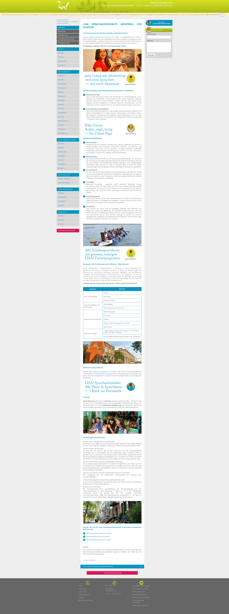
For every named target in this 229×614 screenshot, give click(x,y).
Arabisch (61, 92)
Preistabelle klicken (101, 403)
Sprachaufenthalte (62, 20)
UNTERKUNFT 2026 (63, 43)
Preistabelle (120, 376)
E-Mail (133, 552)
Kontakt (81, 597)
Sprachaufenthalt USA (139, 594)
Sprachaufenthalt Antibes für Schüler (98, 533)
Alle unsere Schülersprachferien (97, 159)
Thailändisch (62, 113)
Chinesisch (61, 96)
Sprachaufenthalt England (141, 586)
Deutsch (61, 117)
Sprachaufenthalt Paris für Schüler (97, 536)
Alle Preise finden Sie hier (117, 46)
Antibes (131, 457)
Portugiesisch (63, 121)
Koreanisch (62, 129)
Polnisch (61, 104)
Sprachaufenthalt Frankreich (138, 601)
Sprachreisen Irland (139, 592)
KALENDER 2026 (63, 35)
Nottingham (109, 457)
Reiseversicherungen (86, 600)
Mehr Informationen (212, 15)
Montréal (61, 27)
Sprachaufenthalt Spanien (141, 597)
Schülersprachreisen (63, 22)
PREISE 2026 (61, 31)
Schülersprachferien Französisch (100, 37)
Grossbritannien (64, 183)
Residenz (110, 174)
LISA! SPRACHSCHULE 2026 (66, 39)
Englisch (61, 53)
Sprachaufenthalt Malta (140, 589)
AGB (80, 586)
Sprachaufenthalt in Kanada (100, 376)
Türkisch (61, 125)
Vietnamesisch (63, 133)
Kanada (59, 23)
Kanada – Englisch (64, 178)
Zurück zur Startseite (89, 560)
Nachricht (150, 41)
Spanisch (61, 57)
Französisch (74, 22)
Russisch (61, 108)
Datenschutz (83, 589)
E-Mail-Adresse (151, 34)
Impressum (82, 592)
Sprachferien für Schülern (108, 372)
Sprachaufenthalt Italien (140, 605)
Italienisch (61, 65)
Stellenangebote (84, 594)
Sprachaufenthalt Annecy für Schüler (98, 540)
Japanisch (61, 100)
